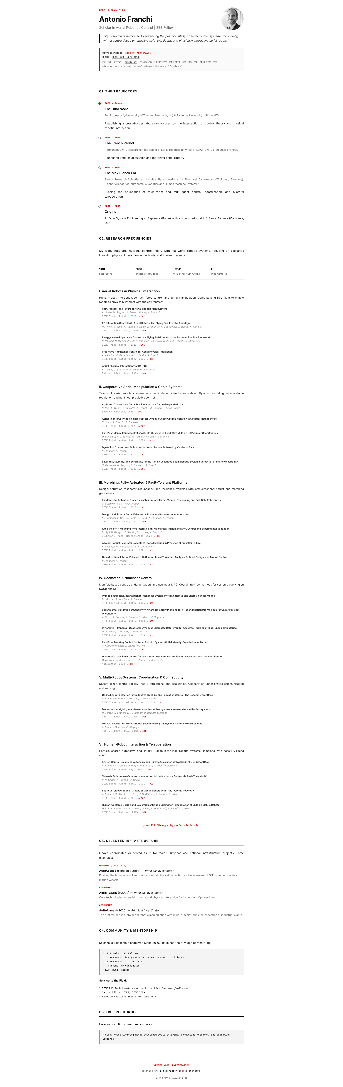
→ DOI (141, 316)
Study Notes (113, 1034)
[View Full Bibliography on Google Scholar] (172, 825)
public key (131, 62)
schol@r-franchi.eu (138, 52)
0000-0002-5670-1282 (126, 57)
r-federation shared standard (180, 1071)
